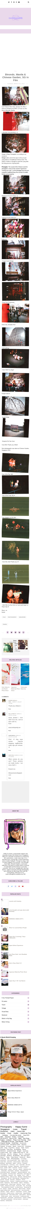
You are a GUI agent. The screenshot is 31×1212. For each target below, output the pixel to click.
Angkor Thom (24, 1160)
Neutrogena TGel (24, 1178)
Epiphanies (16, 1166)
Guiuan (18, 1147)
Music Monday (16, 1178)
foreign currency (10, 1193)
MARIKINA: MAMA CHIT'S (16, 919)
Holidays (15, 1154)
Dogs (5, 1147)
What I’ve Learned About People (18, 927)
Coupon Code (4, 1152)
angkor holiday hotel (5, 1190)
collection (2, 1191)
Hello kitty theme (24, 1170)
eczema (25, 1191)
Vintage (4, 1008)
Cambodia (20, 1137)
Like (15, 1175)
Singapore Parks (4, 1184)
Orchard (2, 1179)
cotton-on (12, 1191)
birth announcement (15, 1190)
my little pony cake (24, 1196)
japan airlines (22, 1194)
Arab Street (9, 1161)
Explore (2, 1140)
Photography (12, 617)
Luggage (19, 1175)
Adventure (8, 1137)
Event (1, 1167)
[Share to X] (11, 632)
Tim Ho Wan (19, 1185)
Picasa (23, 1179)
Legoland (10, 1175)
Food (9, 1133)
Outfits (16, 1133)
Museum (24, 1144)
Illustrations (14, 1172)
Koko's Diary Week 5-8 (15, 963)
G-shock (25, 1167)
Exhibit (5, 1167)
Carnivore (25, 1151)
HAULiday (3, 1154)
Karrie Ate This (26, 1133)
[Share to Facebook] (7, 632)
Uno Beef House (19, 1187)
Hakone (20, 1169)
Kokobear (5, 1135)
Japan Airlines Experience (16, 945)
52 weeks (4, 1001)
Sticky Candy (12, 1184)
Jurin (29, 1172)
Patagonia (18, 1179)
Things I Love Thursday (19, 1140)
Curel (17, 1164)
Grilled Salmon (3, 1169)
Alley (19, 1160)
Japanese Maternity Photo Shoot (18, 972)
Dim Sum (28, 1164)
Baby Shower (25, 1161)
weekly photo (9, 1200)
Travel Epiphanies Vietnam (7, 1187)
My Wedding (17, 1149)
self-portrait (10, 1197)
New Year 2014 (25, 1155)
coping (7, 1191)
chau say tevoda (25, 1190)
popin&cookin (3, 1197)
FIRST (9, 1167)
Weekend (4, 1015)
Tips (24, 1185)
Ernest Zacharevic (24, 1166)
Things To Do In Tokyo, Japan (16, 1112)
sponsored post (18, 1197)
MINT (28, 1175)
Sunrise (23, 1184)
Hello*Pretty (12, 713)
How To (21, 1154)
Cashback (24, 1163)
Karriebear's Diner (15, 1144)
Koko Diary (10, 1149)
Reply (9, 730)
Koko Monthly (19, 1141)
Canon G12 (21, 1146)
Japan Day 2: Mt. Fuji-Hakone (17, 980)
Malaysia (20, 1176)
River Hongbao (14, 1182)
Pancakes (12, 1179)
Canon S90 (21, 1131)
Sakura (21, 1182)
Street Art (19, 1184)
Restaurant (4, 1131)
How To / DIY (13, 1138)
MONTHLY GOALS (4, 1176)
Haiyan (10, 1169)
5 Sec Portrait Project (8, 998)
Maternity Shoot (27, 1176)
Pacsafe (7, 1179)
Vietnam (5, 1188)
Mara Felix (11, 755)
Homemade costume (5, 1172)
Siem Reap (26, 1138)
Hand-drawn (11, 1170)
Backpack (2, 1163)
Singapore (22, 617)
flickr (8, 1158)
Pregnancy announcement (22, 1181)
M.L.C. (23, 1175)
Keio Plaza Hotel (12, 1173)
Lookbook (9, 1140)
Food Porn (11, 1147)
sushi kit (24, 1197)
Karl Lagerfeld (3, 1173)
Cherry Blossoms (4, 1164)
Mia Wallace (4, 1178)
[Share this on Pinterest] (15, 632)
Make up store (13, 1176)
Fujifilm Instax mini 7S (19, 1152)
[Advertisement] (15, 49)
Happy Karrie (21, 1127)
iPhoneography (15, 1158)
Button (14, 1163)
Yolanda (28, 1188)
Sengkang (26, 1182)
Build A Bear (9, 1163)
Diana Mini (22, 1164)
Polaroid (2, 1146)
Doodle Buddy (3, 1166)
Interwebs (3, 1155)
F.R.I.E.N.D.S (4, 1138)
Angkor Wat (3, 1161)
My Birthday (16, 1155)
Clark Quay (12, 1164)
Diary (29, 1140)
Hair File (9, 1154)
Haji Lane (15, 1169)
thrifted (29, 1197)
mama (10, 1196)
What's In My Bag (7, 1018)
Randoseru (7, 1182)
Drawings (10, 1166)
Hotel (22, 1147)
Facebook (14, 1167)
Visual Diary (5, 1011)
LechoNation (4, 1175)
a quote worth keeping (15, 901)
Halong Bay (4, 1170)
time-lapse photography (6, 1199)
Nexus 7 (2, 1157)
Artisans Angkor (17, 1161)
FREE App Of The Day (7, 1141)
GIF (27, 1152)
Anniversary (23, 1143)
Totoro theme (14, 1157)
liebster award (4, 1196)
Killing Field (20, 1173)
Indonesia (27, 1154)
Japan (20, 1138)
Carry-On (19, 1163)
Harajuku (17, 1170)
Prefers (14, 1137)
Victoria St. (22, 1157)
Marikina (9, 1155)
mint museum (16, 1196)
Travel (5, 624)
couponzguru (19, 1191)
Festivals (20, 1167)
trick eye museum (17, 1199)
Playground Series (4, 1181)
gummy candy (19, 1193)
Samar (24, 1149)
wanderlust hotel (11, 1151)
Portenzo (12, 1181)
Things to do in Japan (10, 1185)
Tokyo (7, 1157)
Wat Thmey (15, 1188)
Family (2, 1133)
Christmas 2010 (4, 1144)
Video (12, 1131)
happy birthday (26, 1193)
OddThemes (15, 1205)
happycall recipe (4, 1194)
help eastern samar (13, 1194)
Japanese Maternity (22, 1172)
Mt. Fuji (9, 1178)
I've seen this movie (15, 1135)
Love (15, 1129)
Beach (14, 1146)
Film (15, 71)
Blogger (19, 1151)
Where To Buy (6, 1022)
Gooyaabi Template (16, 1208)
